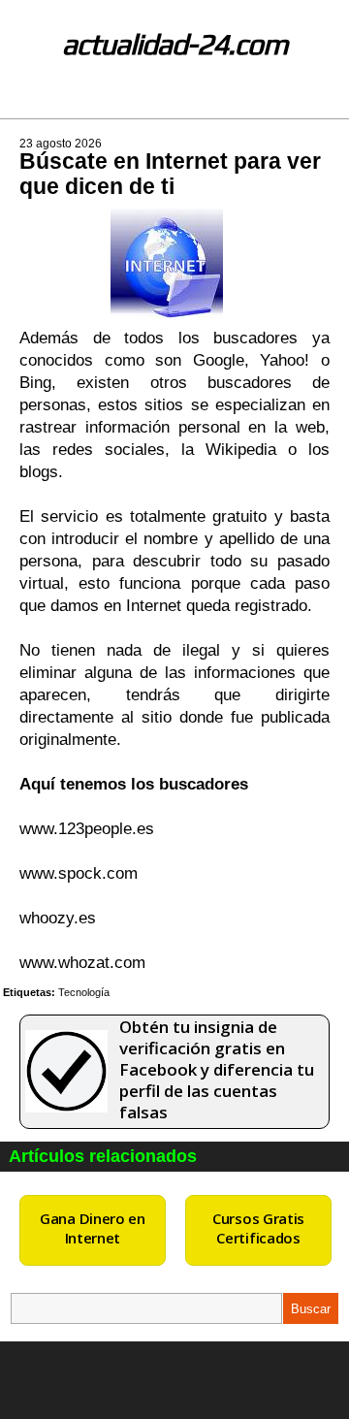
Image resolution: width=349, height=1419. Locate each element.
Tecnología (84, 992)
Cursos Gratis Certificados (258, 1228)
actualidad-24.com (175, 44)
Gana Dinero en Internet (92, 1228)
